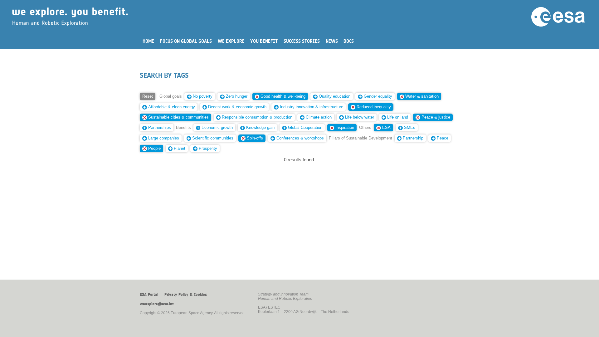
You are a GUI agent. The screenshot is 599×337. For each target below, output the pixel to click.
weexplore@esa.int (157, 303)
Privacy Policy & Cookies (185, 294)
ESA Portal (149, 294)
